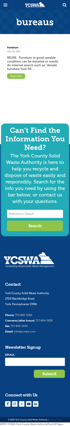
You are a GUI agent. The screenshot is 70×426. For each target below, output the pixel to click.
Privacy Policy (55, 419)
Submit (49, 373)
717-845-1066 (23, 315)
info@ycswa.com (25, 331)
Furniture (12, 47)
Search (35, 225)
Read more (16, 76)
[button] (64, 5)
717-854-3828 (44, 320)
